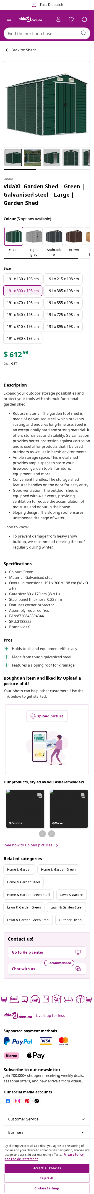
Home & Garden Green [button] (58, 869)
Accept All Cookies (47, 1168)
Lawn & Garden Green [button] (24, 907)
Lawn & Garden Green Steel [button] (28, 920)
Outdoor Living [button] (70, 920)
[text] (16, 355)
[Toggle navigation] (9, 19)
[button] (14, 242)
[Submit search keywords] (83, 33)
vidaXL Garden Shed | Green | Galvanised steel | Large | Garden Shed (44, 194)
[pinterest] (27, 1101)
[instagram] (17, 1101)
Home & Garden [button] (19, 869)
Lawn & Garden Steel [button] (66, 907)
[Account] (58, 19)
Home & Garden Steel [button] (23, 882)
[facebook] (8, 1101)
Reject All (47, 1178)
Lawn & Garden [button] (71, 894)
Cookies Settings (46, 1188)
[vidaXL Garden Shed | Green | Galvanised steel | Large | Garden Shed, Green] (47, 104)
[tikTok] (36, 1101)
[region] (47, 1166)
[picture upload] (47, 747)
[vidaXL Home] (30, 19)
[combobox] (47, 33)
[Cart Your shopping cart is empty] (84, 19)
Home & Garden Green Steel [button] (28, 894)
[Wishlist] (71, 19)
